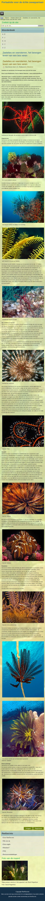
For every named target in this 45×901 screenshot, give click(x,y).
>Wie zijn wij (6, 841)
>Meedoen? (5, 847)
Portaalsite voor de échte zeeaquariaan (22, 2)
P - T (3, 44)
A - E (3, 34)
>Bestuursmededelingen (9, 854)
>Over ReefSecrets (8, 837)
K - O (4, 41)
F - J (3, 37)
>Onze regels (6, 844)
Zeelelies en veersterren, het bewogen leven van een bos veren (22, 62)
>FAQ (4, 851)
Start (1, 18)
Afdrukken (30, 67)
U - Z (3, 48)
